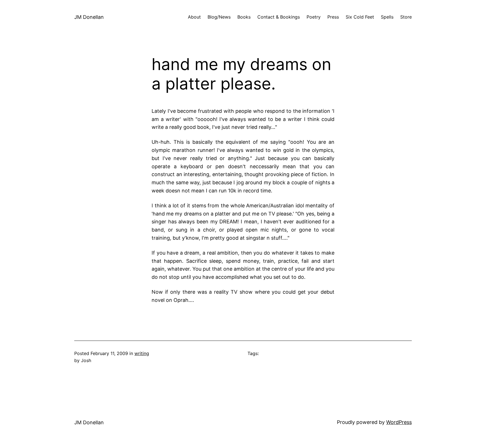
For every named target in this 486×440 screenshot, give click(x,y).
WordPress (399, 422)
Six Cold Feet (360, 17)
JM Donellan (89, 17)
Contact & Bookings (278, 17)
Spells (387, 17)
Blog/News (219, 17)
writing (141, 353)
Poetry (314, 17)
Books (244, 17)
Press (333, 17)
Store (406, 17)
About (194, 17)
